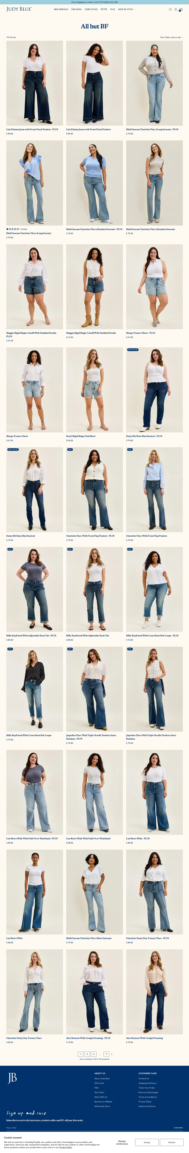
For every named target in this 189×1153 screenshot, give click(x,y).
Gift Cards (99, 1083)
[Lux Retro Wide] (34, 892)
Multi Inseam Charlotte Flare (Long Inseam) (28, 233)
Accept (147, 1142)
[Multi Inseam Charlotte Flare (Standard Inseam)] (154, 183)
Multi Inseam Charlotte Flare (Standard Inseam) (150, 229)
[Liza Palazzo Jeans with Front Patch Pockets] (94, 83)
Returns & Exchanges (148, 1092)
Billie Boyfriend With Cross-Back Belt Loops (28, 735)
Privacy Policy (65, 1147)
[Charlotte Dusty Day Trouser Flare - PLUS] (154, 892)
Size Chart (99, 1092)
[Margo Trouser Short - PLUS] (154, 286)
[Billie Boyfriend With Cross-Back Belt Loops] (34, 689)
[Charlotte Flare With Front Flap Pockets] (154, 489)
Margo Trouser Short (17, 436)
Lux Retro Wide (14, 938)
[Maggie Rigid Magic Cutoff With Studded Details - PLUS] (34, 286)
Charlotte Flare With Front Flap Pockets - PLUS (90, 536)
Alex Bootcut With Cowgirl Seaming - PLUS (88, 1038)
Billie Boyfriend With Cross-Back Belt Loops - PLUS (152, 635)
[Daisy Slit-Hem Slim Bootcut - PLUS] (154, 389)
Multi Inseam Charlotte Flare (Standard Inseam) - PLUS (94, 229)
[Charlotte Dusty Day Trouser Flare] (34, 991)
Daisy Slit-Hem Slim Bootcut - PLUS (144, 436)
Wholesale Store (102, 1106)
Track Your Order (147, 1087)
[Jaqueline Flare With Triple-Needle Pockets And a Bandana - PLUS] (94, 689)
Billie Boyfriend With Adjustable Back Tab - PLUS (31, 635)
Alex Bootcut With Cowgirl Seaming (144, 1038)
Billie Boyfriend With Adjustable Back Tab (87, 635)
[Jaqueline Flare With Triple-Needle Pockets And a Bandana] (154, 689)
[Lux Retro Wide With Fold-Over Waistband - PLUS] (34, 792)
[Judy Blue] (19, 9)
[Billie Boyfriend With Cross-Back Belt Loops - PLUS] (154, 589)
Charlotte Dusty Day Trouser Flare (24, 1038)
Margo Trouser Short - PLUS (140, 333)
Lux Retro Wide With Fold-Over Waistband (88, 838)
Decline (171, 1142)
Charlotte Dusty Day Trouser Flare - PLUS (147, 938)
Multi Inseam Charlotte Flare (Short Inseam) (88, 938)
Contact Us (144, 1078)
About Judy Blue (102, 1078)
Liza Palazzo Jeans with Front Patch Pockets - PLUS (32, 129)
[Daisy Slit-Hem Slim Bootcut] (34, 489)
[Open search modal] (170, 9)
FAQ (96, 1087)
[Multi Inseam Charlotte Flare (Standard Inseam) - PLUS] (94, 183)
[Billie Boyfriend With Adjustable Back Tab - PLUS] (34, 589)
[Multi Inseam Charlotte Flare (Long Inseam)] (34, 183)
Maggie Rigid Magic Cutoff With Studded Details (91, 333)
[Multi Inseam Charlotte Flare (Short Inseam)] (94, 892)
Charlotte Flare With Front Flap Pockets (146, 536)
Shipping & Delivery (148, 1083)
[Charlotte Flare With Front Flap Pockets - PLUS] (94, 489)
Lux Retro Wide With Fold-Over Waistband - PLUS (32, 838)
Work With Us (100, 1097)
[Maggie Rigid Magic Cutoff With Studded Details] (94, 286)
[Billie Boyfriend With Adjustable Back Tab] (94, 589)
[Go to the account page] (175, 9)
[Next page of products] (111, 1054)
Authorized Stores (147, 1106)
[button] (12, 229)
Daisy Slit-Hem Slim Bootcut (20, 536)
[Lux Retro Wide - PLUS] (154, 792)
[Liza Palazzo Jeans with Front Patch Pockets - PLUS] (34, 83)
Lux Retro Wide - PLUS (138, 838)
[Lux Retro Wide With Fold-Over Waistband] (94, 792)
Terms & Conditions (148, 1097)
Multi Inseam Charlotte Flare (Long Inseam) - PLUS (152, 129)
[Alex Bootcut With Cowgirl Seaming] (154, 991)
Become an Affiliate (103, 1101)
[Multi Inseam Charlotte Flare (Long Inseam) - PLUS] (154, 83)
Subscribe (178, 1128)
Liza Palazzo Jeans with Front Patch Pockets (88, 129)
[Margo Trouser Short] (34, 389)
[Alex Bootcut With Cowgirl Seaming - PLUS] (94, 991)
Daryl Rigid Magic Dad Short (81, 436)
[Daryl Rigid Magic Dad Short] (94, 389)
